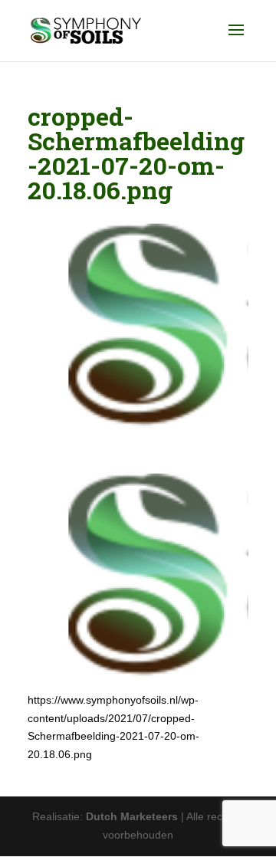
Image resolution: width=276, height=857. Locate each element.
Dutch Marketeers (132, 816)
